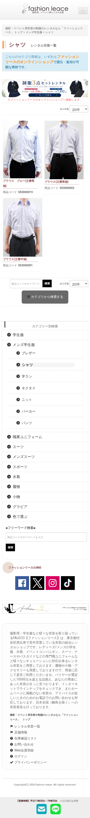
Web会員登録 (24, 750)
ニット (26, 400)
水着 (15, 477)
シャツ (26, 365)
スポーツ (19, 467)
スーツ (17, 447)
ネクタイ (28, 388)
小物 (15, 497)
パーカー (28, 411)
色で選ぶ (19, 516)
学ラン (26, 376)
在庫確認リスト (25, 738)
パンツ (26, 423)
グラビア (19, 506)
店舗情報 (20, 732)
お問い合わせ (24, 744)
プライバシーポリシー (30, 762)
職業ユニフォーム (26, 437)
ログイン (20, 756)
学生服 (17, 335)
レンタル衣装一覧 (27, 726)
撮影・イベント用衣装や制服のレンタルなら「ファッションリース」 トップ (44, 717)
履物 (15, 486)
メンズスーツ (23, 456)
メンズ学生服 (34, 32)
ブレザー (28, 353)
